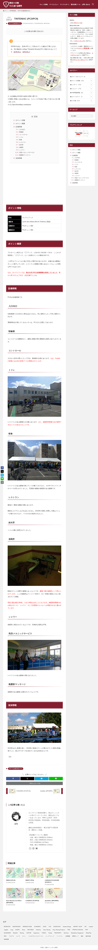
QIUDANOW (7, 933)
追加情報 (19, 158)
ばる (16, 824)
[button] (13, 778)
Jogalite (6, 929)
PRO (68, 929)
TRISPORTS (57, 933)
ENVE (44, 926)
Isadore (91, 926)
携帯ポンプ (75, 936)
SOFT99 (28, 933)
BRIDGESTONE (27, 926)
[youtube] (36, 848)
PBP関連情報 (77, 92)
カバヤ (18, 936)
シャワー (22, 150)
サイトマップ (80, 41)
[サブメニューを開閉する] (91, 80)
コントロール (23, 134)
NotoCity (38, 929)
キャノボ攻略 (78, 80)
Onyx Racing (46, 929)
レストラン (22, 142)
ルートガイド (77, 96)
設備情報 (19, 127)
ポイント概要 (20, 123)
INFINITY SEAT (77, 926)
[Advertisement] (34, 182)
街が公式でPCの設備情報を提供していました (41, 272)
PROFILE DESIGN (77, 929)
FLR (50, 926)
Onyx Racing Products (59, 929)
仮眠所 (21, 147)
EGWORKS (37, 926)
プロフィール (78, 23)
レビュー (76, 88)
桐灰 (82, 936)
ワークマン (60, 936)
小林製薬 (67, 936)
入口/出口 (22, 129)
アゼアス (11, 936)
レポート (76, 84)
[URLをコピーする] (2, 482)
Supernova (36, 933)
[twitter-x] (30, 848)
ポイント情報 (20, 120)
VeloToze (66, 933)
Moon (23, 929)
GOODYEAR (56, 926)
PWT (86, 929)
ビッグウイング (50, 936)
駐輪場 (21, 132)
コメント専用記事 (83, 48)
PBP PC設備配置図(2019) (15, 23)
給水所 (21, 145)
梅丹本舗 (88, 936)
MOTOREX (30, 929)
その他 (76, 100)
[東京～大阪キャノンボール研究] (12, 4)
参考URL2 (26, 52)
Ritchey (22, 933)
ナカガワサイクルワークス (35, 936)
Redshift (15, 933)
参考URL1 (17, 52)
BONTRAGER (16, 926)
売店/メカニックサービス (26, 152)
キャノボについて (78, 76)
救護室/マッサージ (24, 155)
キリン (24, 936)
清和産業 (6, 939)
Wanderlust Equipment (77, 933)
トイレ (21, 137)
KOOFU (17, 929)
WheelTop (88, 933)
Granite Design (67, 926)
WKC (5, 936)
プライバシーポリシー (79, 60)
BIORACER (7, 926)
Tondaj (50, 933)
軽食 (20, 139)
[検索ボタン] (93, 4)
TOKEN (44, 933)
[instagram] (33, 848)
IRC (86, 926)
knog (11, 929)
